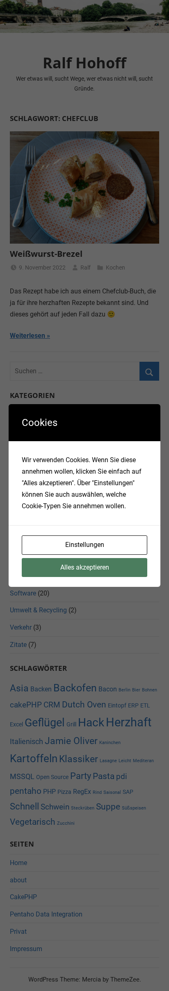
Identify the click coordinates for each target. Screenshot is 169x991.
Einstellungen (84, 545)
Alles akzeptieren (84, 567)
